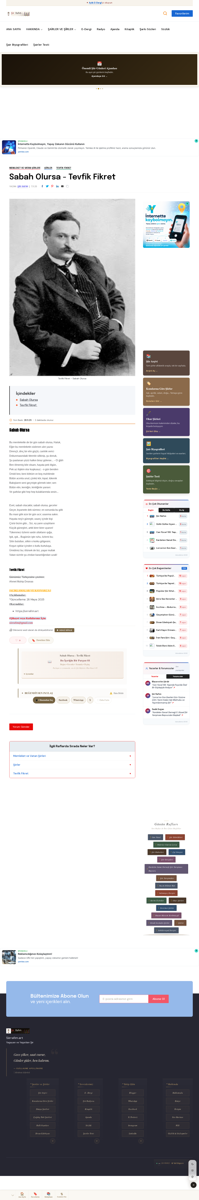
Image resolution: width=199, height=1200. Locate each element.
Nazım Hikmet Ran (167, 885)
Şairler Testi (41, 45)
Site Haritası (177, 1117)
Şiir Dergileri (167, 859)
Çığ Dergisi (178, 852)
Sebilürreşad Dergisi (167, 930)
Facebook (63, 700)
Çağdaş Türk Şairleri (42, 1117)
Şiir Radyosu (88, 1101)
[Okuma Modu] (192, 1170)
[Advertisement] (93, 114)
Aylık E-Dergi (95, 2)
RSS (177, 1125)
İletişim (177, 1109)
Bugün (151, 510)
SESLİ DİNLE (65, 630)
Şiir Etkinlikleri (176, 837)
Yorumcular (178, 676)
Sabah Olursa (29, 400)
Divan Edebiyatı (42, 1133)
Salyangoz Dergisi (167, 893)
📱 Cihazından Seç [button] (44, 700)
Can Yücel (156, 837)
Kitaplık (129, 29)
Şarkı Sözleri (148, 29)
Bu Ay (181, 510)
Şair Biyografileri (17, 45)
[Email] (62, 186)
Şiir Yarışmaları (167, 878)
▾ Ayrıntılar (29, 674)
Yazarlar (154, 676)
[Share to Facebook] (42, 186)
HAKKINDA (33, 29)
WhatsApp (78, 700)
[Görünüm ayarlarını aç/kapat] (194, 1185)
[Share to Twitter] (47, 186)
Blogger (132, 1092)
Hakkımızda (178, 1092)
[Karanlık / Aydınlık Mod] (192, 1164)
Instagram (132, 1125)
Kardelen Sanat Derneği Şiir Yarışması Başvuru (165, 869)
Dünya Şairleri (42, 1109)
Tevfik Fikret (63, 168)
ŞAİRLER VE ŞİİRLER (60, 29)
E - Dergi (89, 1092)
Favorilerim (182, 13)
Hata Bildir (117, 693)
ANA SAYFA (13, 29)
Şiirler (48, 168)
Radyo (101, 29)
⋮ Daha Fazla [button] (103, 700)
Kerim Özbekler (157, 900)
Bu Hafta (166, 510)
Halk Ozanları (42, 1125)
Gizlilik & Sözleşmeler (177, 1133)
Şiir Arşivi (42, 1092)
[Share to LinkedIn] (57, 186)
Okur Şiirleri (178, 900)
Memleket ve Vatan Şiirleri (24, 168)
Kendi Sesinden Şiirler (160, 923)
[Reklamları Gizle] (192, 1177)
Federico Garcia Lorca (167, 844)
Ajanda (114, 29)
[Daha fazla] (52, 1141)
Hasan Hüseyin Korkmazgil (167, 915)
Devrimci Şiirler (167, 908)
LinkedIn (133, 1133)
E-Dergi (86, 29)
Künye (177, 1101)
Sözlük (165, 29)
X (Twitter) (132, 1117)
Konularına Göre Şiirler (42, 1101)
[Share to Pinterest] (52, 186)
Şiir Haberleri (158, 852)
